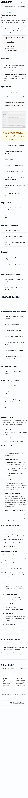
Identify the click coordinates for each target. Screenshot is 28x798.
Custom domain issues (12, 44)
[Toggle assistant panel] (24, 2)
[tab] (4, 530)
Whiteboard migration (12, 50)
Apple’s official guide (9, 546)
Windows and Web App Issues (14, 105)
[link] (7, 681)
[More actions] (26, 2)
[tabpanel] (14, 540)
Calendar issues (10, 41)
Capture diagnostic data (13, 520)
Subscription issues (11, 48)
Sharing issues (10, 46)
